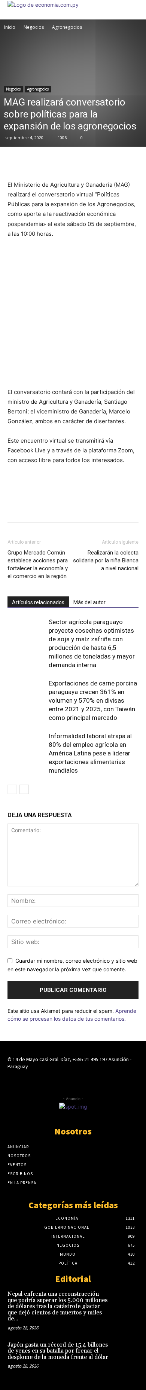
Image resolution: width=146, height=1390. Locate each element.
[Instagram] (72, 1080)
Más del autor (89, 602)
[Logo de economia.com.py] (43, 5)
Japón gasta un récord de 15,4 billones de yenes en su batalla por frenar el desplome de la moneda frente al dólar (57, 1351)
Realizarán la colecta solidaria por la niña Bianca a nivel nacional (106, 560)
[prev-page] (12, 789)
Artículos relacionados (38, 602)
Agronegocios (67, 27)
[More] (67, 162)
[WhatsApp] (49, 162)
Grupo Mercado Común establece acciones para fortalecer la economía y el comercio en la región (37, 564)
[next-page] (24, 789)
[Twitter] (32, 162)
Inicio (9, 27)
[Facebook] (14, 162)
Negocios (34, 27)
